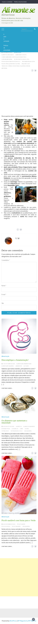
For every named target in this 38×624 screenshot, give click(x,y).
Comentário (6, 260)
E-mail (4, 294)
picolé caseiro (21, 524)
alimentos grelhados (8, 55)
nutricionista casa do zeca (21, 59)
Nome (4, 286)
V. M (17, 238)
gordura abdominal (7, 59)
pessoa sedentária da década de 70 (11, 61)
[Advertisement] (19, 92)
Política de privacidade (20, 2)
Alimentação (17, 52)
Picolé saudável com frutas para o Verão (19, 520)
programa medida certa (28, 61)
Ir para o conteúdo (7, 2)
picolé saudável (16, 526)
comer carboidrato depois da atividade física (14, 57)
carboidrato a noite (20, 55)
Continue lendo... (7, 546)
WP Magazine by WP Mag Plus (27, 621)
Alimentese (8, 15)
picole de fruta (6, 526)
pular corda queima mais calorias (11, 63)
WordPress (13, 621)
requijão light (26, 63)
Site (3, 303)
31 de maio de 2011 (7, 52)
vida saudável (26, 526)
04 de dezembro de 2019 (9, 524)
